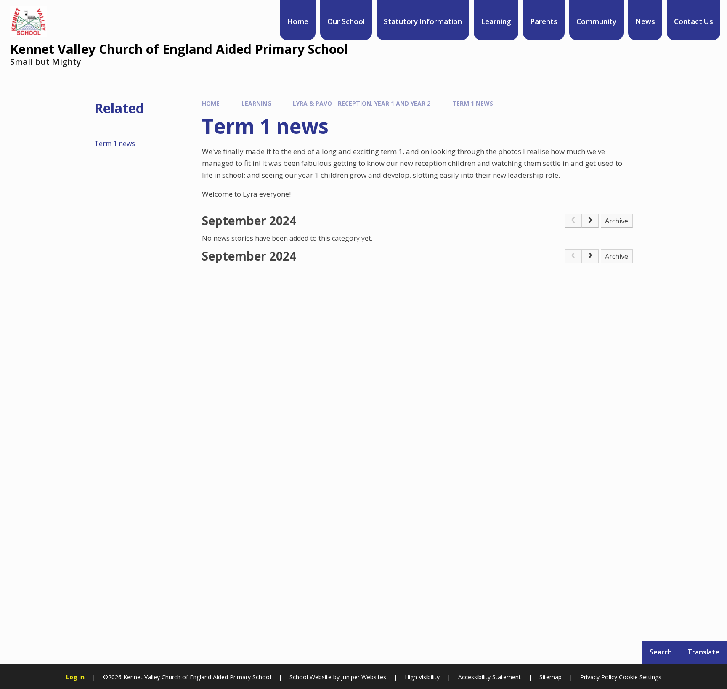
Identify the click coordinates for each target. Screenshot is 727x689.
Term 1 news (472, 103)
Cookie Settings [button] (640, 677)
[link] (573, 221)
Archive (616, 221)
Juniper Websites (363, 677)
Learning (256, 103)
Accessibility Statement (489, 677)
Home (211, 103)
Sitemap (550, 677)
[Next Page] (590, 221)
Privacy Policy (598, 677)
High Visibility (422, 677)
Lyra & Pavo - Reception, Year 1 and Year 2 (361, 103)
